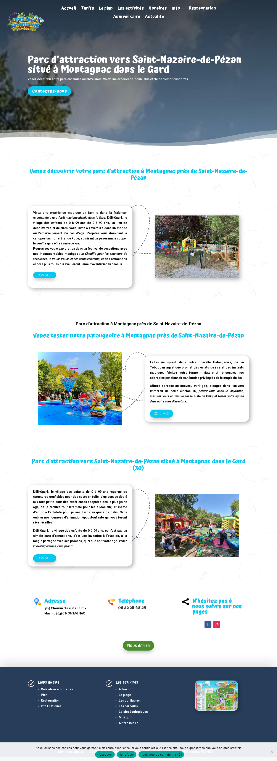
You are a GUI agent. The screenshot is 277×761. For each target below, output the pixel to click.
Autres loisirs (128, 723)
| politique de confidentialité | (161, 754)
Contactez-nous (49, 91)
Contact (45, 275)
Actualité (154, 17)
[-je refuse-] (271, 752)
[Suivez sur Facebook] (208, 624)
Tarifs (87, 9)
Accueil (68, 9)
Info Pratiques (51, 706)
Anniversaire (126, 17)
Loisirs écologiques (133, 711)
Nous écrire (138, 645)
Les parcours (128, 706)
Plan (44, 695)
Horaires (158, 9)
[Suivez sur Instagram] (216, 624)
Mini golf (125, 717)
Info (176, 9)
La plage (125, 695)
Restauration (202, 9)
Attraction (126, 689)
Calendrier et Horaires (57, 689)
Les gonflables (129, 700)
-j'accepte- (105, 754)
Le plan (106, 9)
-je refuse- (126, 754)
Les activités (131, 9)
